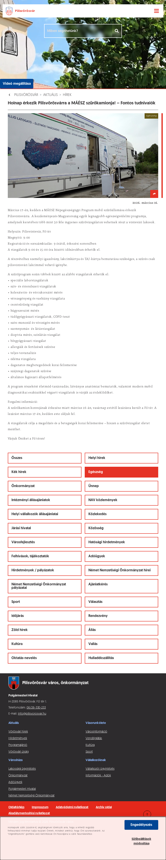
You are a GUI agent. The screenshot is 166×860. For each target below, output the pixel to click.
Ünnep (93, 486)
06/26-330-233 (36, 707)
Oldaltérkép (16, 807)
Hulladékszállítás (101, 658)
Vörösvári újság (18, 751)
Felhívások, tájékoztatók (30, 556)
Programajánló (17, 745)
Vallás (92, 644)
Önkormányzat (23, 486)
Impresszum (40, 807)
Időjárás (17, 616)
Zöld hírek (19, 630)
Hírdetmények (17, 738)
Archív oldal (104, 807)
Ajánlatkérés (98, 584)
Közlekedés (97, 514)
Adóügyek (96, 556)
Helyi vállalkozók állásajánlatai (34, 514)
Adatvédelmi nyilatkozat (72, 807)
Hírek (67, 95)
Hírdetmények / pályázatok (32, 570)
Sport (15, 602)
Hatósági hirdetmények (106, 542)
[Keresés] (117, 31)
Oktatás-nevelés (24, 658)
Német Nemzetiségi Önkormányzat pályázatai (38, 586)
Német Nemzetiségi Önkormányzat (31, 795)
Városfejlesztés (23, 542)
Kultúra (16, 644)
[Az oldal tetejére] (147, 814)
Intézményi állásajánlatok (30, 500)
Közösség (96, 528)
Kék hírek (18, 472)
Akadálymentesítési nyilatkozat (29, 813)
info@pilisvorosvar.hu (32, 713)
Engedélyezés (141, 825)
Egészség (95, 472)
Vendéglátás (94, 738)
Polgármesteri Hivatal (22, 789)
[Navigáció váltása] (156, 11)
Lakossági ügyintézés (22, 769)
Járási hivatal (21, 528)
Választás (95, 602)
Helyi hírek (96, 458)
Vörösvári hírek (18, 731)
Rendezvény (98, 616)
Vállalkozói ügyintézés (100, 769)
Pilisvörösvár (26, 95)
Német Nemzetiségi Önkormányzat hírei (119, 570)
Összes (16, 458)
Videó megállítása (17, 84)
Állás (92, 630)
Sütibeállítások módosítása (141, 841)
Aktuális (50, 95)
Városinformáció (96, 731)
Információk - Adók (98, 775)
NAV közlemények (102, 500)
